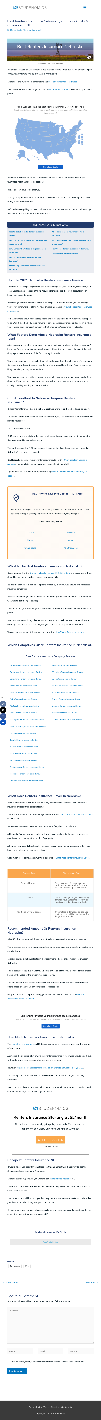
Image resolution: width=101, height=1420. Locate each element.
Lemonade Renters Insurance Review (25, 665)
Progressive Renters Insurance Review (26, 672)
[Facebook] (3, 716)
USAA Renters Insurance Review (23, 712)
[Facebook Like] (3, 704)
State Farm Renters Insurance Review (25, 679)
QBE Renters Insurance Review (23, 733)
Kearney (71, 540)
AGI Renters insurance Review (64, 679)
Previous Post (11, 1282)
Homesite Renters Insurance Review (25, 774)
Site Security (66, 1407)
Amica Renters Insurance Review (23, 685)
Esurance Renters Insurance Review (66, 706)
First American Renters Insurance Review (27, 767)
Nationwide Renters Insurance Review (67, 685)
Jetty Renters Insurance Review (23, 760)
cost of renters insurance (23, 1044)
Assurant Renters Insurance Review (25, 692)
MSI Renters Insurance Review (64, 712)
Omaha (30, 532)
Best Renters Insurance (59, 89)
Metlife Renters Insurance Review (24, 746)
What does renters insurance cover (77, 814)
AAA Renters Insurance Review (64, 665)
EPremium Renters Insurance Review (67, 672)
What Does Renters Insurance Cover (72, 857)
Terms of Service (51, 1407)
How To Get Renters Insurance (69, 632)
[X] (3, 710)
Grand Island (30, 547)
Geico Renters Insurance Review (23, 699)
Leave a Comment (32, 30)
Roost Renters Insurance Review (65, 692)
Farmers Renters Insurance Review (66, 699)
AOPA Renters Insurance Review (23, 753)
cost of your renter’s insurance (62, 81)
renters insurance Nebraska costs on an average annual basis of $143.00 (49, 1067)
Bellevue (71, 532)
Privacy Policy (35, 1407)
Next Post (92, 1282)
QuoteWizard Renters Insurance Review (26, 780)
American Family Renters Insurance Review (28, 726)
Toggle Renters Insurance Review (24, 740)
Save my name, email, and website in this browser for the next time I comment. (47, 1361)
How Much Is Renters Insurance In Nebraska (70, 249)
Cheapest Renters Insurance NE (65, 253)
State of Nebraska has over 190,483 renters (50, 572)
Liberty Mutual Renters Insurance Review (27, 719)
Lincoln (30, 540)
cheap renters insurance (60, 1178)
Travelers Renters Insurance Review (67, 719)
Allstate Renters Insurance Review (24, 706)
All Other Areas (71, 547)
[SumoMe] (3, 722)
